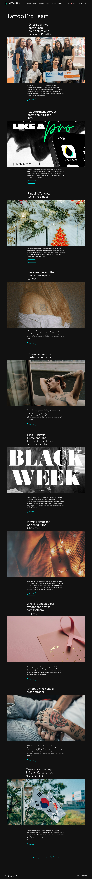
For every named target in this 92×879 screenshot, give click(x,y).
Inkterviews (53, 3)
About (67, 3)
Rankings (35, 3)
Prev (34, 857)
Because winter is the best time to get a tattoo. (41, 275)
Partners (60, 3)
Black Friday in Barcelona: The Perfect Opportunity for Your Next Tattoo (40, 439)
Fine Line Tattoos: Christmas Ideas (39, 195)
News (47, 3)
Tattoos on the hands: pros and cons (40, 690)
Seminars (41, 3)
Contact (81, 3)
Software (29, 3)
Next (57, 857)
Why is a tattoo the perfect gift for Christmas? (38, 525)
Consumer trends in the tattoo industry (39, 355)
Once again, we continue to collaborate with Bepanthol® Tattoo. (40, 29)
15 (52, 857)
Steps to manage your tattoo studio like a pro (42, 115)
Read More (31, 99)
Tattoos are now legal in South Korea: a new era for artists (39, 772)
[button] (85, 3)
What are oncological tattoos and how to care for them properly (40, 608)
